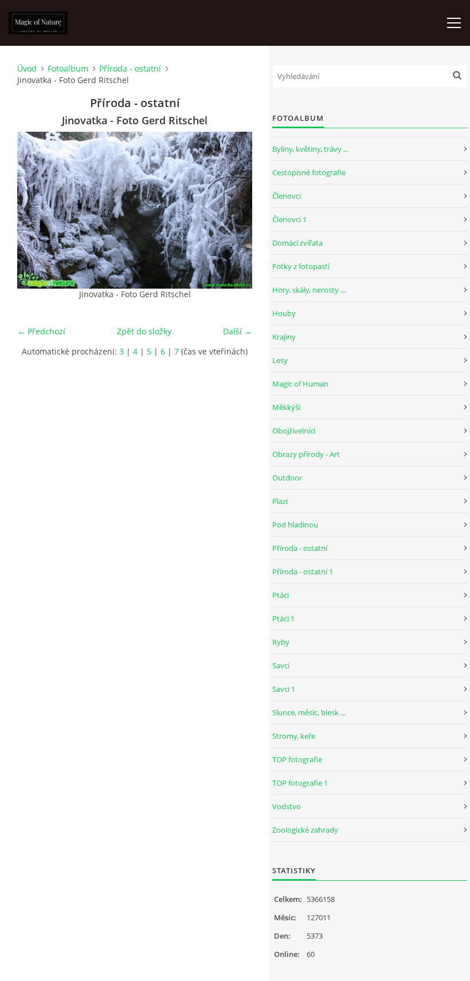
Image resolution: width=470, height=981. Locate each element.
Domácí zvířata (297, 243)
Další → (237, 331)
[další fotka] (233, 210)
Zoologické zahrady (305, 830)
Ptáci (280, 595)
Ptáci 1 (283, 618)
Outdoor (287, 477)
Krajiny (284, 337)
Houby (284, 313)
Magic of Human (300, 384)
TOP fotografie (297, 759)
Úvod (27, 68)
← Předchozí (41, 331)
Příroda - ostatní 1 (302, 571)
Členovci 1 (289, 219)
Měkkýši (286, 407)
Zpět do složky (144, 331)
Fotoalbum (68, 68)
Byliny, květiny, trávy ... (310, 149)
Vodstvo (286, 806)
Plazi (280, 501)
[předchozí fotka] (36, 210)
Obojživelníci (293, 431)
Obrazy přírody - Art (306, 454)
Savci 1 (283, 689)
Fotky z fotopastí (301, 266)
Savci (280, 665)
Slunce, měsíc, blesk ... (309, 712)
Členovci (286, 196)
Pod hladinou (295, 524)
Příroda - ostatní (130, 68)
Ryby (280, 642)
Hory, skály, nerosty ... (309, 290)
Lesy (280, 360)
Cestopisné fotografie (309, 172)
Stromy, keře (293, 736)
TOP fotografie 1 (300, 783)
